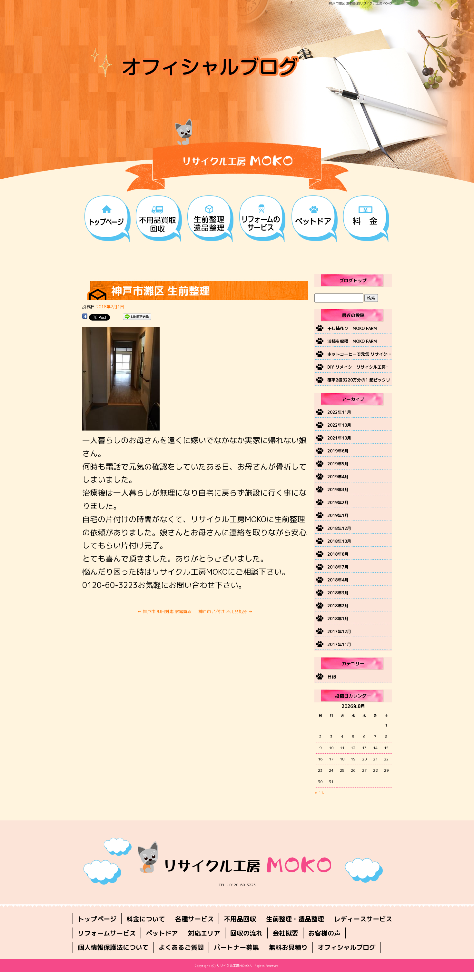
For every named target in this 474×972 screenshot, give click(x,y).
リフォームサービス (263, 217)
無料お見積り (288, 947)
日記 (331, 676)
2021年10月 (339, 438)
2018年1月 (338, 618)
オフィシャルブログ (347, 947)
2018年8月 (338, 554)
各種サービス (194, 918)
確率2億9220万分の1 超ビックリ (358, 380)
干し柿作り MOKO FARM (352, 328)
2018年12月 (339, 528)
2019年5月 (338, 464)
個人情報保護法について (113, 947)
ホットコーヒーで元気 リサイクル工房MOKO (359, 354)
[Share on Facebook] (84, 317)
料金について (366, 217)
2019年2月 (338, 502)
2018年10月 (339, 541)
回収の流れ (246, 932)
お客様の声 (324, 932)
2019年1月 (338, 515)
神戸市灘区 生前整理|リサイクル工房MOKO (360, 3)
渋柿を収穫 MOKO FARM (352, 341)
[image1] (121, 427)
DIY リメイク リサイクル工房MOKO (359, 367)
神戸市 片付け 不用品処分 (225, 611)
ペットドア (314, 217)
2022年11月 (339, 412)
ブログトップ (353, 280)
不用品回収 (159, 217)
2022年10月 (339, 425)
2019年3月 (338, 489)
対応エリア (204, 932)
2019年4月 (338, 477)
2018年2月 (338, 606)
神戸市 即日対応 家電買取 (164, 611)
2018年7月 (338, 567)
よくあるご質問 (181, 947)
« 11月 (321, 792)
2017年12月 (339, 631)
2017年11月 (339, 644)
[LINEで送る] (137, 317)
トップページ (108, 217)
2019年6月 (338, 451)
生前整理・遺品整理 (211, 217)
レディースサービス (363, 918)
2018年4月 (338, 580)
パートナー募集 (236, 947)
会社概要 (285, 932)
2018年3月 (338, 593)
